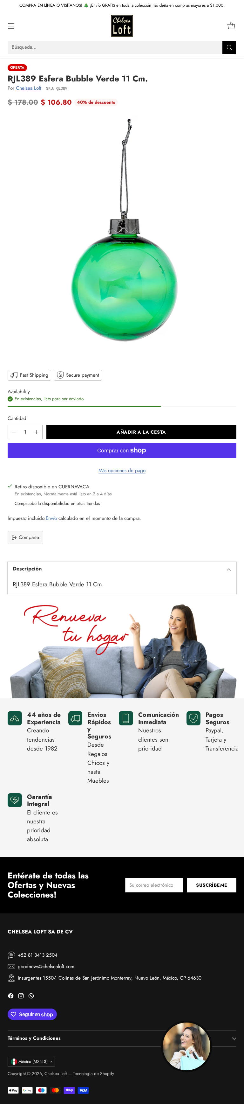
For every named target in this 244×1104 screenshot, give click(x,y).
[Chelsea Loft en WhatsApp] (31, 997)
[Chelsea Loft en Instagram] (21, 997)
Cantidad (17, 418)
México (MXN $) (33, 1062)
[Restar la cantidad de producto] (13, 432)
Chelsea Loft (28, 88)
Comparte (29, 537)
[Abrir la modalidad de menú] (10, 25)
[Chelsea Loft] (122, 25)
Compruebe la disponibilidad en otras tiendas (57, 503)
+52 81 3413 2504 (38, 955)
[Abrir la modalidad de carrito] (231, 25)
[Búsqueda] (229, 47)
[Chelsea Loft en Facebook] (11, 997)
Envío (51, 518)
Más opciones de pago (122, 470)
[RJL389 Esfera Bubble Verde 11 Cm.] (122, 237)
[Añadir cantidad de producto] (36, 432)
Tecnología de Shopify (93, 1073)
